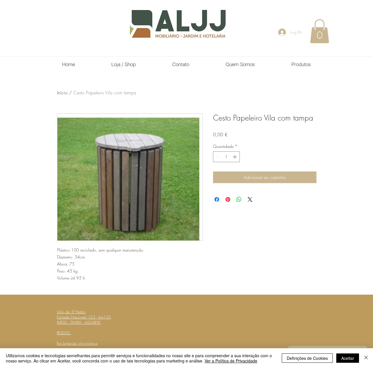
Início (62, 92)
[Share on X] (250, 199)
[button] (319, 31)
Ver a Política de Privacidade (231, 361)
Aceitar (347, 358)
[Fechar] (366, 358)
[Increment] (235, 157)
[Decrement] (217, 157)
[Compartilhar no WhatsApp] (238, 199)
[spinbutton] (226, 157)
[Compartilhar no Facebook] (216, 199)
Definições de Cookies (307, 358)
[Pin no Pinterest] (227, 199)
